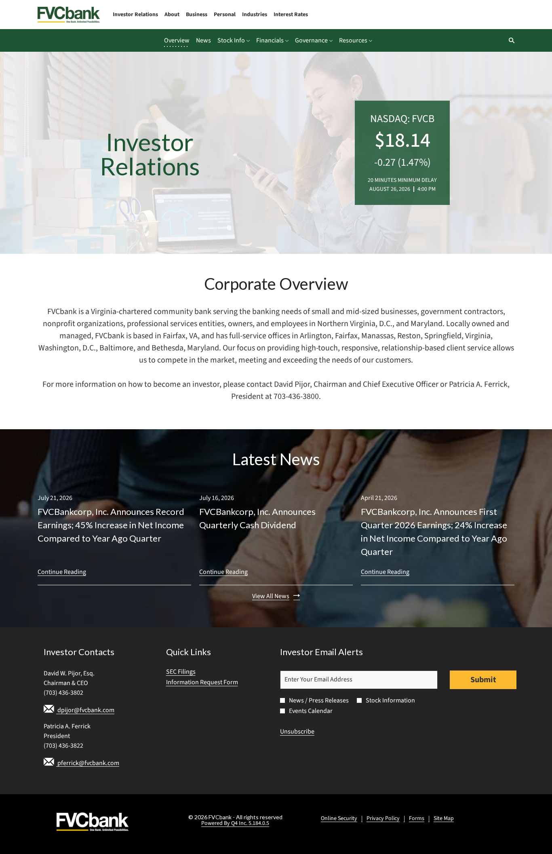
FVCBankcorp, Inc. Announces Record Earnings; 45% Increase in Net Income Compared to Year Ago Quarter (111, 525)
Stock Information (390, 700)
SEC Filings (191, 671)
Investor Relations (135, 15)
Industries (254, 15)
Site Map (444, 818)
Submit (483, 679)
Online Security (339, 818)
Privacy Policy (383, 818)
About (171, 15)
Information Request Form (213, 682)
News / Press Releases (319, 700)
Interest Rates (291, 15)
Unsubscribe (297, 731)
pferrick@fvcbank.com (87, 762)
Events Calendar (311, 711)
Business (196, 15)
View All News (270, 596)
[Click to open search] (509, 41)
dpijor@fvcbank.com (85, 710)
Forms (416, 818)
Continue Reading (62, 571)
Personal (225, 15)
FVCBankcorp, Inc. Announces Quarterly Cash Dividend (257, 518)
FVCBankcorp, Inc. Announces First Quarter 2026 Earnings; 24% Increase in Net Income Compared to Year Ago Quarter (434, 531)
